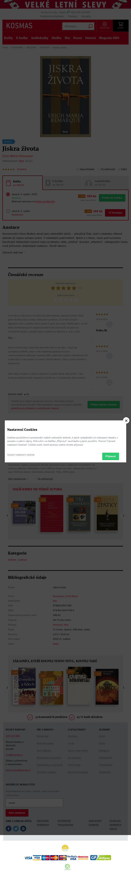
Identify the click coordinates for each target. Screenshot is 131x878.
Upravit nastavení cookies (21, 454)
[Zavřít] (126, 420)
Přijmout (110, 456)
